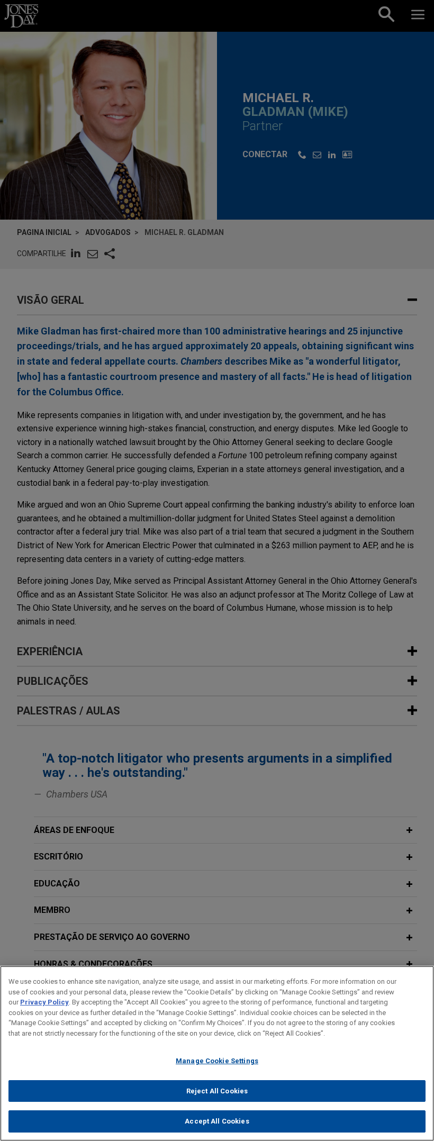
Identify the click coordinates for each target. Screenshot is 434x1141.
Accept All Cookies (217, 1121)
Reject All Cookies (217, 1091)
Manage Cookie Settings (217, 1061)
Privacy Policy (44, 1002)
